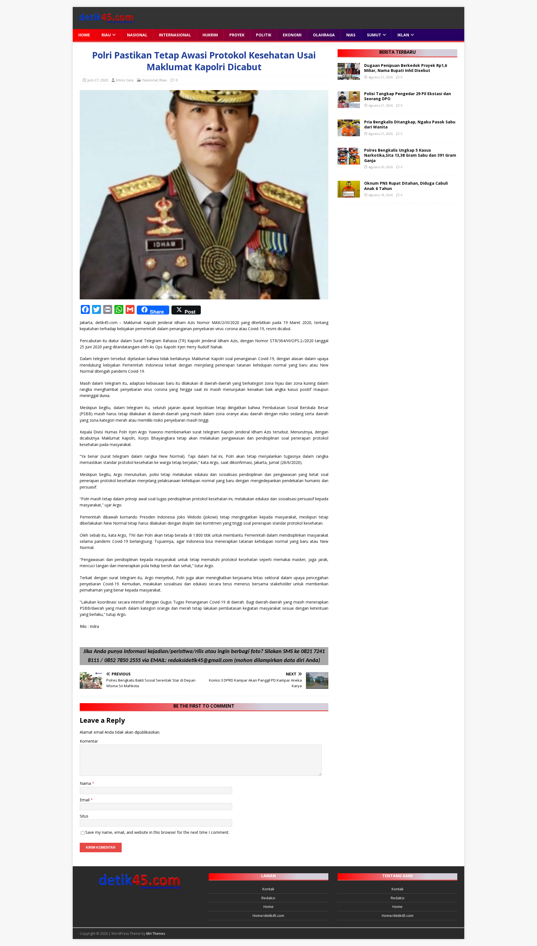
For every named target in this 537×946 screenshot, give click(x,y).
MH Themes (155, 933)
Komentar (89, 741)
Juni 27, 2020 (98, 80)
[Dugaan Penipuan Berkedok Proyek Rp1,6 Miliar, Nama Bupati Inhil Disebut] (349, 76)
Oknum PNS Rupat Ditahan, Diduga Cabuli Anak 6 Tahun (406, 185)
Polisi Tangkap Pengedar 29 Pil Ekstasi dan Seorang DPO (407, 96)
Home (84, 34)
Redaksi (268, 897)
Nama (86, 783)
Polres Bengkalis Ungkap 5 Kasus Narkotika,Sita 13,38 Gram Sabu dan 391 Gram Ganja (410, 155)
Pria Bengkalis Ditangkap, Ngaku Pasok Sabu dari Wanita (409, 124)
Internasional (175, 34)
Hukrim (210, 34)
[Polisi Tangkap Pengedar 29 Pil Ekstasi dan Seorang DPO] (349, 104)
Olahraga (324, 34)
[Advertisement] (397, 249)
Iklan (403, 34)
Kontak (268, 888)
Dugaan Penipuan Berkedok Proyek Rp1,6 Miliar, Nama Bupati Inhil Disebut (405, 68)
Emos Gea (124, 80)
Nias (350, 34)
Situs (84, 816)
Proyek (236, 34)
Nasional (137, 34)
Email (85, 799)
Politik (263, 34)
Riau (106, 34)
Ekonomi (292, 34)
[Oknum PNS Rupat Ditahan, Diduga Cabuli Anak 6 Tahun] (349, 194)
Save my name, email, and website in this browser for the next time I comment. (157, 832)
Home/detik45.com (268, 915)
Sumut (374, 34)
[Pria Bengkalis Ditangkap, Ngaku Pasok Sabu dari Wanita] (349, 133)
